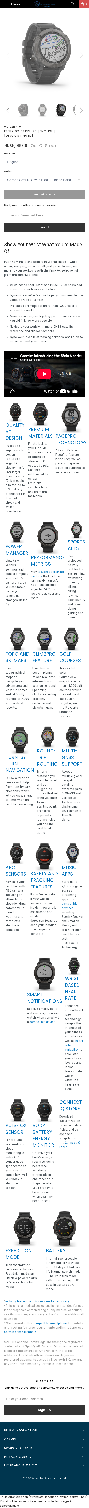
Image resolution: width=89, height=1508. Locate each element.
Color (8, 171)
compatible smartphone (50, 1323)
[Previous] (8, 55)
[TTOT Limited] (44, 4)
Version (9, 154)
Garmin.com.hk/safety (20, 1332)
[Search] (74, 4)
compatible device (42, 1022)
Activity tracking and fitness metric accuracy (37, 1301)
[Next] (80, 55)
